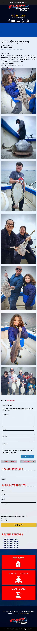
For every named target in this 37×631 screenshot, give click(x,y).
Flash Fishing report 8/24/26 (10, 539)
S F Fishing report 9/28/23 (27, 461)
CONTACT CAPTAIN (18, 573)
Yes (6, 520)
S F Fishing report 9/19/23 (9, 461)
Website (5, 443)
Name (5, 429)
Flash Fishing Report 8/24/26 (10, 541)
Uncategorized (11, 400)
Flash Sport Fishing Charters (18, 2)
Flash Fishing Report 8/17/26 (10, 543)
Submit (19, 525)
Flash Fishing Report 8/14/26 (10, 547)
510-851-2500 (18, 15)
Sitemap (23, 629)
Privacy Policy (29, 629)
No (2, 520)
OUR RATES (18, 558)
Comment (6, 414)
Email (5, 436)
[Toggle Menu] (2, 2)
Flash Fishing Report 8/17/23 (10, 545)
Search (3, 479)
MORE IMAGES (18, 589)
